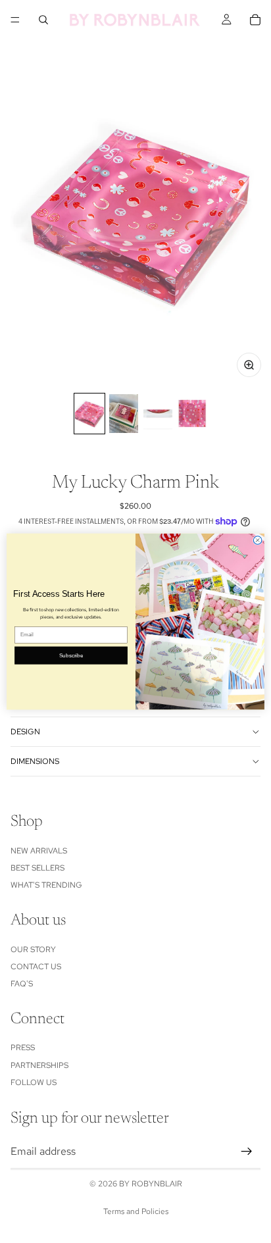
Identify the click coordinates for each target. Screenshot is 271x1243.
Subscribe (71, 655)
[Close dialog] (257, 540)
